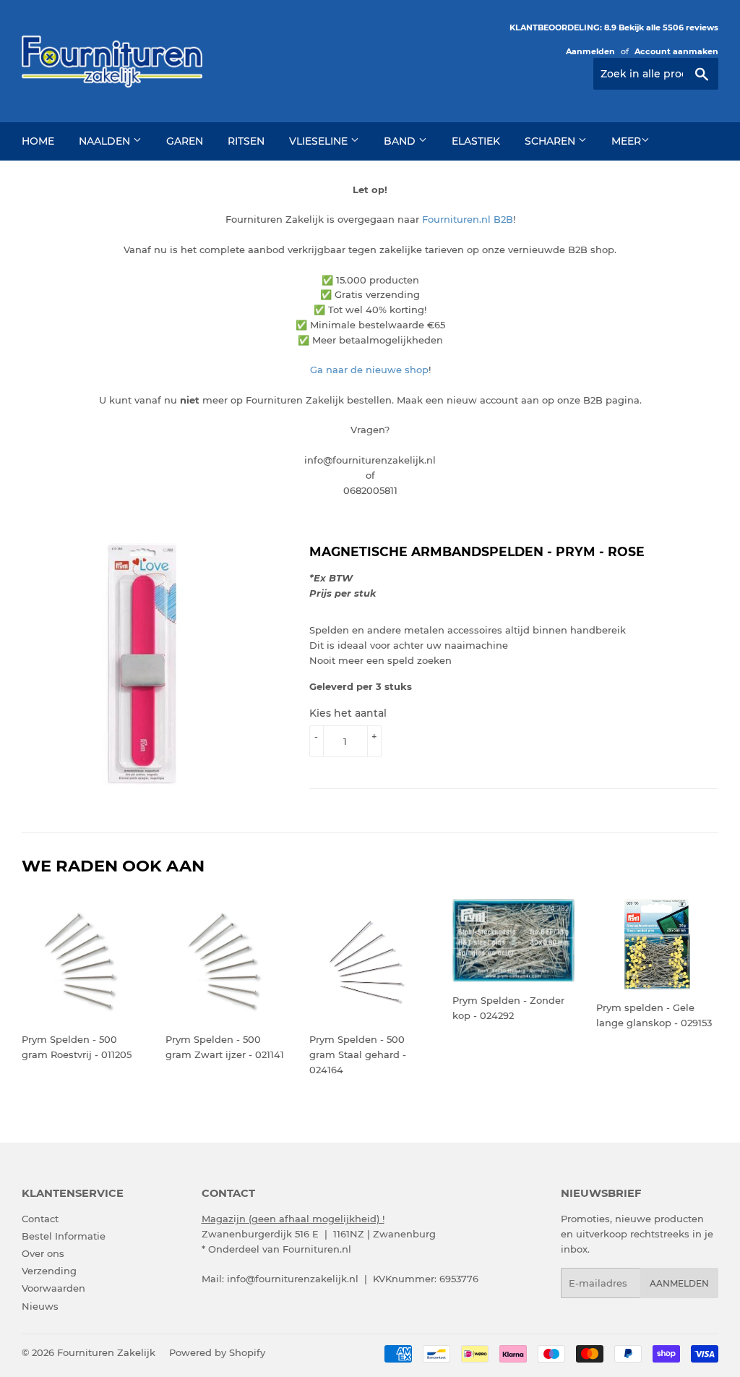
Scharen (551, 141)
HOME (38, 141)
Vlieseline (319, 141)
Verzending (49, 1270)
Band (401, 141)
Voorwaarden (53, 1288)
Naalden (106, 141)
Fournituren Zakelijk (106, 1352)
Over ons (43, 1253)
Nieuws (40, 1306)
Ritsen (246, 141)
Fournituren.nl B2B (467, 219)
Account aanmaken (676, 51)
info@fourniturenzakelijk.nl (292, 1278)
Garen (184, 141)
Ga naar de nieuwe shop (369, 369)
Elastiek (476, 141)
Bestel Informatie (64, 1236)
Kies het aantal (348, 713)
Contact (40, 1218)
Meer (626, 141)
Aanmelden (590, 51)
